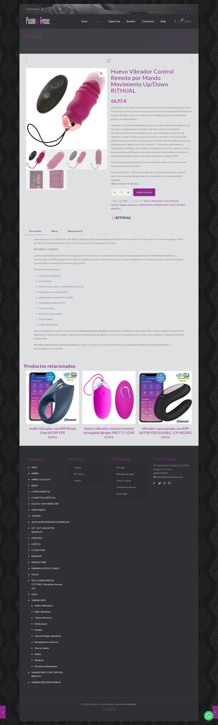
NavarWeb (131, 704)
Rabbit (38, 654)
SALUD (35, 574)
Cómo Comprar (123, 480)
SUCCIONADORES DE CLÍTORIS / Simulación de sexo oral (46, 584)
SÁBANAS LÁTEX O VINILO (45, 568)
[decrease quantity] (114, 192)
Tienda (77, 467)
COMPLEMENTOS (40, 491)
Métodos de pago (125, 474)
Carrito (77, 480)
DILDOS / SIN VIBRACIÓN (44, 503)
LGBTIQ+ (36, 544)
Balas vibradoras (43, 611)
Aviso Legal (121, 493)
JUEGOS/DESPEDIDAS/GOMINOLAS (47, 522)
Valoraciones (75, 231)
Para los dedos (42, 648)
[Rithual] (121, 218)
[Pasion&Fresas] (39, 21)
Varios (34, 594)
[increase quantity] (128, 192)
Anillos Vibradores (44, 605)
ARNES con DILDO (40, 479)
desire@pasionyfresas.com (169, 477)
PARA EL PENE (38, 562)
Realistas (39, 660)
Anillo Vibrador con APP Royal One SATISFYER (52, 430)
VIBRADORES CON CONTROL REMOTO (47, 674)
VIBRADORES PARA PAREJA (46, 682)
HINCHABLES (38, 509)
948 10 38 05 (50, 9)
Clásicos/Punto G (43, 617)
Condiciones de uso (126, 487)
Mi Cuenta (79, 474)
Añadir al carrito (144, 192)
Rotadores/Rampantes (46, 666)
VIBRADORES (181, 35)
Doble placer (41, 623)
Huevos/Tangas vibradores (175, 39)
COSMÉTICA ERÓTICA (43, 497)
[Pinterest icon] (186, 9)
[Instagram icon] (190, 9)
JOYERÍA (36, 516)
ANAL (34, 467)
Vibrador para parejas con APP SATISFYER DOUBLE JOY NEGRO (165, 430)
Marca (54, 231)
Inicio (166, 35)
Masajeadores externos (46, 642)
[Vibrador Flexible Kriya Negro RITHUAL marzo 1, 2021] (215, 712)
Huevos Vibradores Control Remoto (161, 200)
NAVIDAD (36, 556)
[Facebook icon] (178, 9)
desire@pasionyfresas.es (73, 9)
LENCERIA (36, 538)
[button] (101, 73)
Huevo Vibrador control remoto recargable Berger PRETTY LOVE (109, 430)
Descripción (35, 231)
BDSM (34, 485)
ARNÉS (35, 473)
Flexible (38, 629)
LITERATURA (38, 550)
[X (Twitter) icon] (182, 9)
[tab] (35, 231)
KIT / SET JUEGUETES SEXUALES (42, 530)
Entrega (120, 467)
